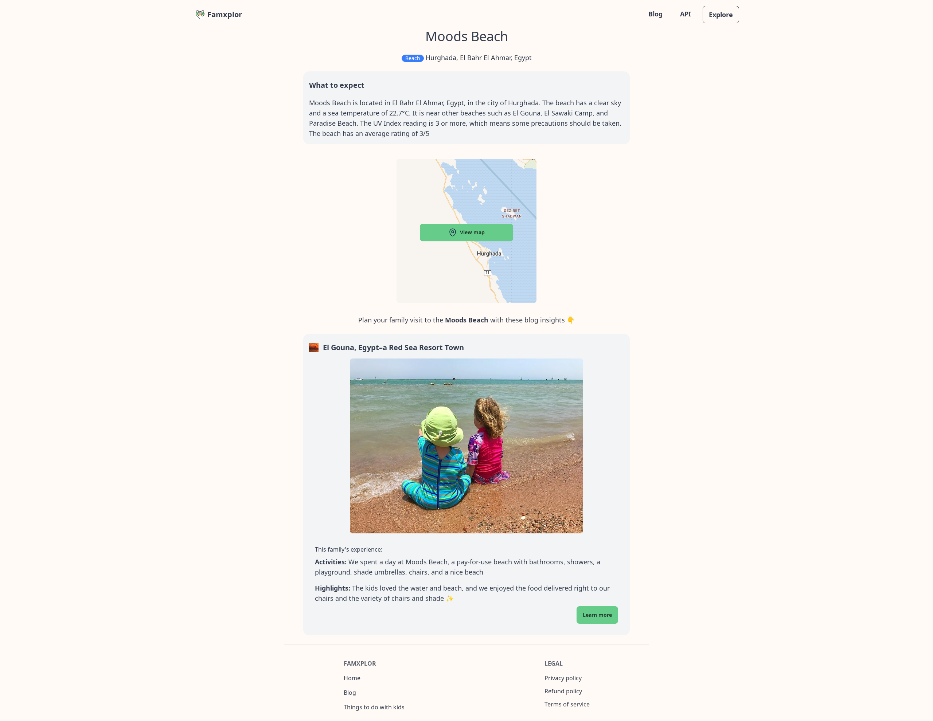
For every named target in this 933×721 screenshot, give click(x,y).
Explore (721, 14)
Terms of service (567, 704)
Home (352, 678)
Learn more (597, 614)
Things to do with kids (374, 707)
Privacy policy (563, 678)
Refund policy (563, 691)
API (685, 13)
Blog (655, 13)
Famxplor (224, 14)
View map (472, 232)
